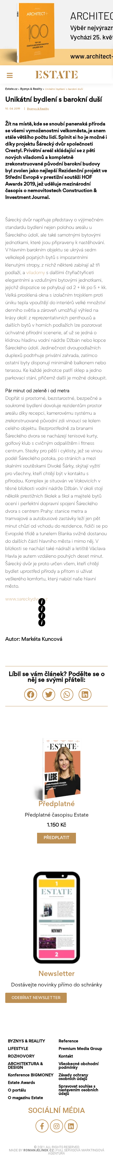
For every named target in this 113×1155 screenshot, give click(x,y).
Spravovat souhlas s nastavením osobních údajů (78, 1090)
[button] (56, 838)
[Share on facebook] (30, 694)
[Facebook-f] (42, 1126)
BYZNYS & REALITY (26, 1041)
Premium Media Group (80, 1049)
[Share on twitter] (48, 694)
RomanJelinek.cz (39, 1150)
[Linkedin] (71, 1126)
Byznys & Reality (31, 89)
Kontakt (66, 1056)
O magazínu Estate (25, 1098)
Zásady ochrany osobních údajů (73, 1077)
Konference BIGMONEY (31, 1075)
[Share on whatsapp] (66, 694)
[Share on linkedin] (85, 694)
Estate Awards (21, 1083)
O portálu (17, 1090)
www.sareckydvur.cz (26, 599)
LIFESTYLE (18, 1049)
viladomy (35, 273)
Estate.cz (11, 89)
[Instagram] (56, 1126)
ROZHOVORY (21, 1056)
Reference (68, 1041)
